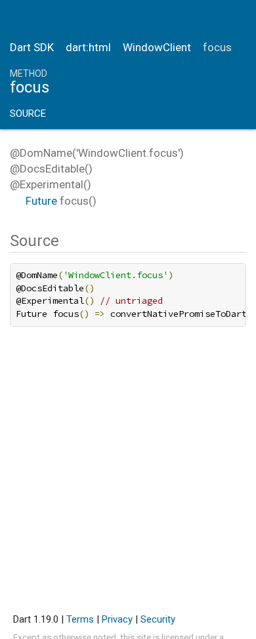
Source (28, 113)
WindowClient (157, 47)
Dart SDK (32, 47)
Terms (80, 619)
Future (41, 200)
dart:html (88, 47)
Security (157, 619)
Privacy (117, 619)
